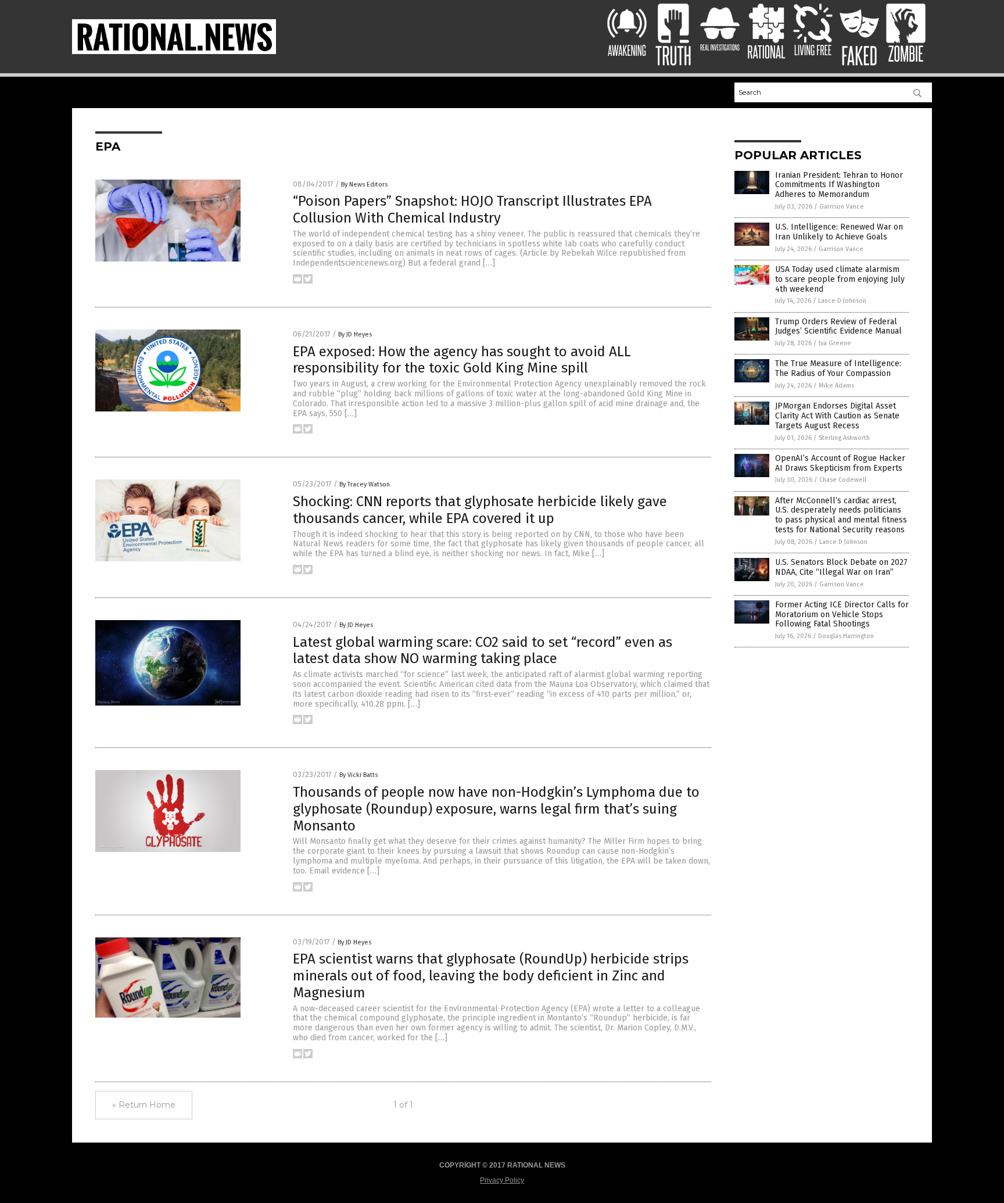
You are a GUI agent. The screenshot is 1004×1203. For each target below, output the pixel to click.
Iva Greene (835, 343)
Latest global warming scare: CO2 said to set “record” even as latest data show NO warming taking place (482, 650)
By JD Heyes (355, 334)
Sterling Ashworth (844, 438)
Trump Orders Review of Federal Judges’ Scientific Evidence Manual (838, 326)
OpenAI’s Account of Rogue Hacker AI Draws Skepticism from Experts (840, 463)
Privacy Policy (502, 1180)
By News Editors (364, 184)
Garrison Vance (841, 206)
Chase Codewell (842, 480)
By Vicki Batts (358, 775)
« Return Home (143, 1105)
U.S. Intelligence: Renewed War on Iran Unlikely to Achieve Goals (839, 232)
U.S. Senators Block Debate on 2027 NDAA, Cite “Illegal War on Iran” (841, 567)
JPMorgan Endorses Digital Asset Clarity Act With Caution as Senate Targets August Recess (837, 416)
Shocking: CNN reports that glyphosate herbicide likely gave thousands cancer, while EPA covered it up (480, 510)
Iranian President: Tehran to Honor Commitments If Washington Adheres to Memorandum (839, 185)
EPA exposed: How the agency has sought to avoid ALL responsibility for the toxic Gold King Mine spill (462, 360)
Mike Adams (836, 385)
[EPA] (174, 52)
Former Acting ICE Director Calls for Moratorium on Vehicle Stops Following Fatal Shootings (842, 614)
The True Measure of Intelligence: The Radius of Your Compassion (838, 368)
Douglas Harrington (846, 636)
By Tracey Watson (364, 484)
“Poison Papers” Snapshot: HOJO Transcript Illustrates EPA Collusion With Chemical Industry (472, 209)
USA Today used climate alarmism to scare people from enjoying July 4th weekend (840, 279)
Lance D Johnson (842, 301)
